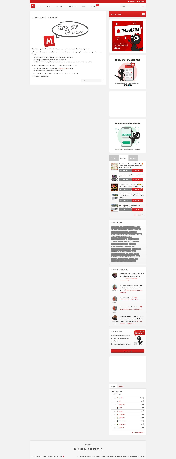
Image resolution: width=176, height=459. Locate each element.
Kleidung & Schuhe (115, 246)
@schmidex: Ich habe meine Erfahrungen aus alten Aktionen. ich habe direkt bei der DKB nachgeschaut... (132, 318)
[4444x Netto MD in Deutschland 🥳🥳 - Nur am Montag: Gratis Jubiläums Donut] (114, 187)
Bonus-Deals (73, 6)
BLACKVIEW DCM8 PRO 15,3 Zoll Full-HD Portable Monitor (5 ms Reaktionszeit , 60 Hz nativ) (131, 196)
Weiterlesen (124, 170)
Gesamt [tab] (120, 386)
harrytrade (122, 414)
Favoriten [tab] (133, 158)
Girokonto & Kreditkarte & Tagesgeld (119, 239)
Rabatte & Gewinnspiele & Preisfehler (119, 253)
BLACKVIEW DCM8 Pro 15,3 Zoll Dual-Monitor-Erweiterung (130, 206)
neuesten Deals (63, 68)
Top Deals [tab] (114, 158)
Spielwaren (113, 258)
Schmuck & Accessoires (133, 253)
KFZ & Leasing (132, 244)
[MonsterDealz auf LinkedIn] (97, 449)
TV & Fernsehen (120, 258)
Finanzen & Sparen (138, 234)
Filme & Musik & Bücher (127, 234)
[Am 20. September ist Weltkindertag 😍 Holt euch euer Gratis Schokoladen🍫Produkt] (114, 166)
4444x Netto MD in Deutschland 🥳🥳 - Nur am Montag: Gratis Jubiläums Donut (131, 185)
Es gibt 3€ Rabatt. (125, 297)
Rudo (120, 408)
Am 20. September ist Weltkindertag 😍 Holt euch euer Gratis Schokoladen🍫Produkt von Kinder (131, 165)
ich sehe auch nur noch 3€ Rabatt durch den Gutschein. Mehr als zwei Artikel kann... (131, 288)
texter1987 (122, 404)
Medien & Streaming (126, 249)
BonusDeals (121, 226)
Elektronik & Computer (116, 234)
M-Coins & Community (116, 249)
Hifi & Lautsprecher (115, 244)
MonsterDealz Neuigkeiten (124, 251)
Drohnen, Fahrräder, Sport (117, 231)
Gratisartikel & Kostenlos (133, 239)
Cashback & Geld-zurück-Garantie (133, 226)
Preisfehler (133, 251)
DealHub (121, 398)
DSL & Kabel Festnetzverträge (130, 231)
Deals (49, 6)
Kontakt (90, 456)
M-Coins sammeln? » (138, 432)
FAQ (95, 456)
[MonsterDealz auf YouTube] (91, 449)
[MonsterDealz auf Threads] (84, 449)
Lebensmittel (132, 246)
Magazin (94, 6)
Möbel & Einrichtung (136, 249)
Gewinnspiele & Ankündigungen (125, 236)
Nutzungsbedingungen (103, 456)
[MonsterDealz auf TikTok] (88, 449)
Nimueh (121, 411)
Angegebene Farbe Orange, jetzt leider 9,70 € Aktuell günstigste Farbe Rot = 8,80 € (132, 276)
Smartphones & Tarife (130, 256)
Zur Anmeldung (128, 351)
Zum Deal (136, 170)
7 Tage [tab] (113, 386)
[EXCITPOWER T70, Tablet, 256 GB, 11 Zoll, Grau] (114, 177)
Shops (84, 6)
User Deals (59, 6)
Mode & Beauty (114, 251)
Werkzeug (121, 261)
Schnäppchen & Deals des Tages (118, 256)
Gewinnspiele (114, 236)
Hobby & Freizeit (124, 244)
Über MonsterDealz (82, 456)
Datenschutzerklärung (116, 456)
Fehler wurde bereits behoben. (129, 307)
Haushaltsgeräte (134, 241)
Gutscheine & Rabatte (116, 241)
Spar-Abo (138, 256)
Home (40, 6)
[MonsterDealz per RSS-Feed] (101, 449)
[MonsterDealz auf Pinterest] (94, 449)
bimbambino (122, 421)
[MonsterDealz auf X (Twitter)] (78, 449)
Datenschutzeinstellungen (130, 456)
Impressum (141, 456)
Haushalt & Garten (126, 241)
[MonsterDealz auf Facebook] (75, 449)
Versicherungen (114, 261)
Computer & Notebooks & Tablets (118, 229)
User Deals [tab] (123, 158)
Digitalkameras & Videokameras (133, 229)
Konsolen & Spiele (124, 246)
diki (120, 401)
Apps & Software (114, 226)
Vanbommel (122, 424)
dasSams (121, 418)
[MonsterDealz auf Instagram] (81, 449)
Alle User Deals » (139, 215)
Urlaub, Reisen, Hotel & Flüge (131, 258)
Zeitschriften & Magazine (130, 261)
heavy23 (121, 427)
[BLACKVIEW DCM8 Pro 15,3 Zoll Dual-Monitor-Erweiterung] (114, 208)
